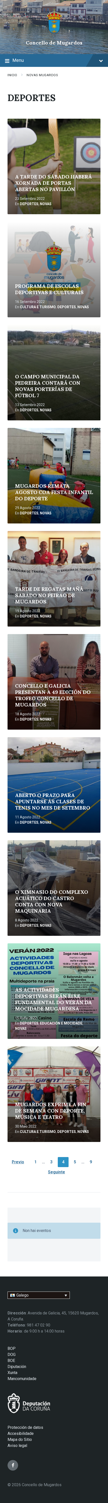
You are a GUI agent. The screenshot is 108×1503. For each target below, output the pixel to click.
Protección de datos (25, 1427)
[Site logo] (54, 34)
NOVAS (45, 204)
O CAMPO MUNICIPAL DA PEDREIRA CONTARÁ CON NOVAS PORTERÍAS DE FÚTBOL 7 (47, 386)
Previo (18, 1162)
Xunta (12, 1372)
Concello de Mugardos (54, 42)
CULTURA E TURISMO (38, 307)
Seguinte (56, 1172)
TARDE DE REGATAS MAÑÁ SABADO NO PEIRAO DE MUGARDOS (49, 595)
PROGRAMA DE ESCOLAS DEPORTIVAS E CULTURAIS (49, 289)
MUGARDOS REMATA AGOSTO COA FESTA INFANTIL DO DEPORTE (54, 492)
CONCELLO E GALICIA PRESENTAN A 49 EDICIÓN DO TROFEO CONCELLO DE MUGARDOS (53, 695)
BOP (12, 1348)
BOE (11, 1360)
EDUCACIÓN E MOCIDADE (61, 1023)
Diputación (17, 1366)
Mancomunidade (22, 1378)
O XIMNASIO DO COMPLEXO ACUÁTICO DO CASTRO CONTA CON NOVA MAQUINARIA (51, 901)
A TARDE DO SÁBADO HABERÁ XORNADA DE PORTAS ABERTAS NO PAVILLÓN (53, 182)
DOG (12, 1354)
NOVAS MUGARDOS (42, 75)
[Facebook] (13, 1465)
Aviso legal (17, 1445)
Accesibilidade (21, 1433)
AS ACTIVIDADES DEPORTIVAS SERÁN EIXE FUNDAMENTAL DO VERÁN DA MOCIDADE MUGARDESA (53, 999)
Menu (18, 60)
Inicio (12, 75)
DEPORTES (29, 204)
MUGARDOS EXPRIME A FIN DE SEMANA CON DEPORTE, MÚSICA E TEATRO (50, 1110)
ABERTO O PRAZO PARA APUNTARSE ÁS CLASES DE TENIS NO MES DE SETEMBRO (52, 801)
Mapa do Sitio (20, 1439)
